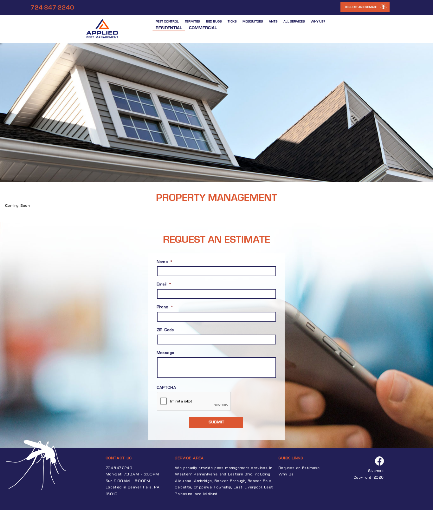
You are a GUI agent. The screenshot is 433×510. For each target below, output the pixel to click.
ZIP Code (165, 330)
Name (165, 262)
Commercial (203, 27)
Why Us (286, 474)
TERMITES (192, 21)
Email (164, 284)
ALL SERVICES (294, 21)
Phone (165, 307)
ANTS (273, 21)
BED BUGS (214, 21)
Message (166, 353)
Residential (168, 27)
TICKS (232, 21)
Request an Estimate (299, 468)
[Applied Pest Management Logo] (103, 29)
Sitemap (376, 471)
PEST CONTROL (166, 21)
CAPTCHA (167, 388)
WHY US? (318, 21)
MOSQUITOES (252, 21)
